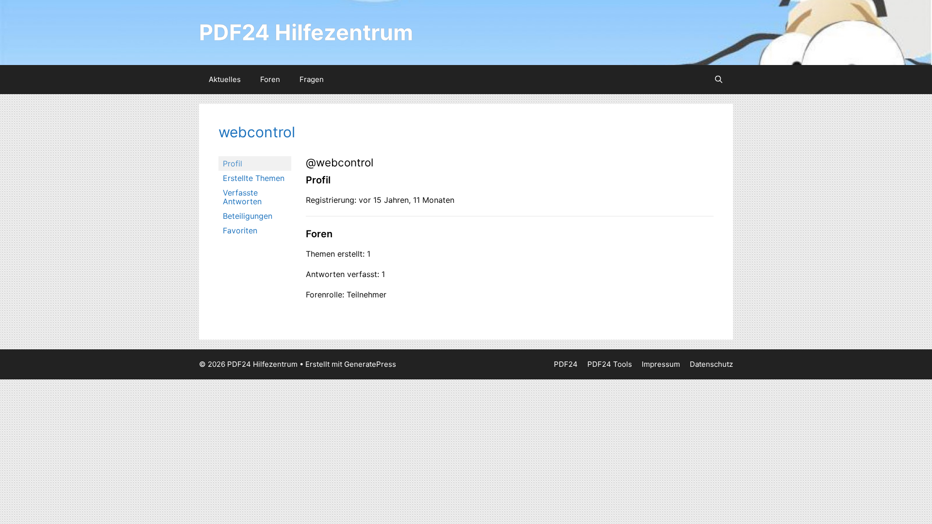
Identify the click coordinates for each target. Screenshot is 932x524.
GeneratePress (370, 364)
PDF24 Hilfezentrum (306, 32)
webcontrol (256, 132)
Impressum (661, 364)
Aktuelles (225, 79)
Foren (270, 79)
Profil (232, 163)
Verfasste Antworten (242, 197)
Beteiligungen (247, 216)
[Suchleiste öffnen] (718, 79)
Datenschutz (711, 364)
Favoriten (240, 230)
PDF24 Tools (609, 364)
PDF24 (566, 364)
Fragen (312, 79)
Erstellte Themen (253, 178)
